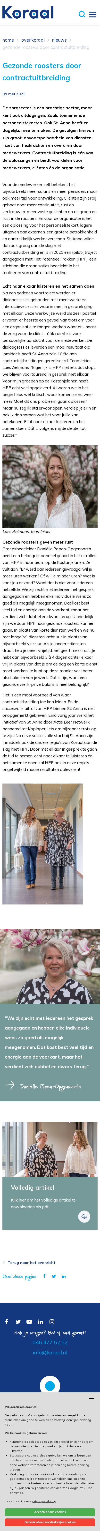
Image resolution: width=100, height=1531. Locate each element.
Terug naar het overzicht (31, 1262)
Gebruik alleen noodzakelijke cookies (50, 1522)
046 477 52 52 (50, 1342)
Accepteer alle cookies (50, 1512)
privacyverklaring (44, 1501)
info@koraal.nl (50, 1352)
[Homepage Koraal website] (27, 11)
